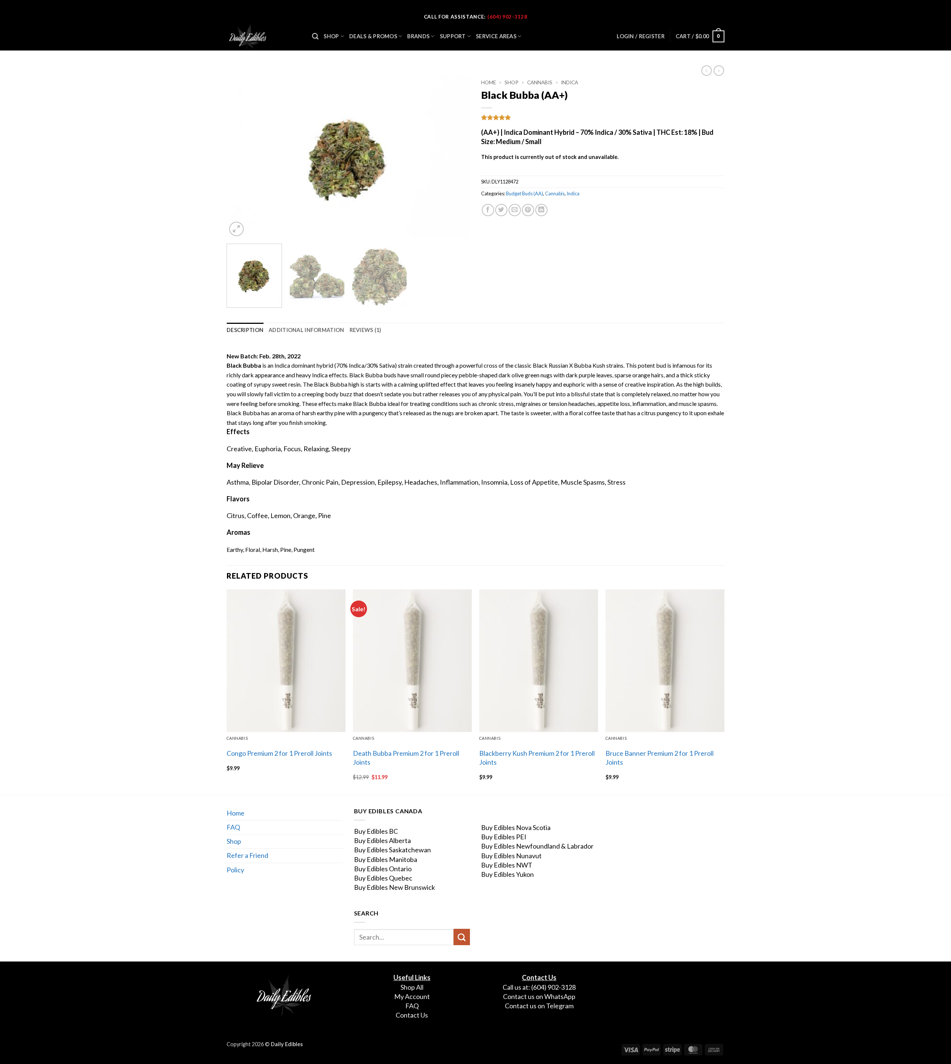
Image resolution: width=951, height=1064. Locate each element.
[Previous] (240, 157)
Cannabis (539, 82)
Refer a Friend (247, 855)
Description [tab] (245, 330)
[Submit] (462, 937)
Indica (569, 82)
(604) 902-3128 (507, 17)
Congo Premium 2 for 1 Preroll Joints (279, 753)
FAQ (233, 827)
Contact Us (412, 1015)
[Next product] (706, 70)
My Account (412, 996)
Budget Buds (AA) (524, 193)
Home (488, 82)
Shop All (411, 987)
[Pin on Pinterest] (528, 210)
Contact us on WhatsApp (539, 996)
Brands (418, 36)
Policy (235, 870)
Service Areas (496, 36)
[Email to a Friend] (515, 210)
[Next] (455, 157)
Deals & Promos (373, 36)
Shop (331, 36)
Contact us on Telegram (539, 1006)
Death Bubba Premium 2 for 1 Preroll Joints (406, 757)
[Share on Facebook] (488, 210)
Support (453, 36)
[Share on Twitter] (501, 210)
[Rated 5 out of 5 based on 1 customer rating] (602, 117)
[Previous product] (719, 70)
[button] (700, 36)
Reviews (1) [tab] (366, 330)
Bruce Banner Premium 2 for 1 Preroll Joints (660, 757)
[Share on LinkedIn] (541, 210)
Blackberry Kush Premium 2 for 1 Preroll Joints (537, 757)
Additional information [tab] (306, 330)
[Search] (315, 36)
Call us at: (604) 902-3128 (539, 987)
